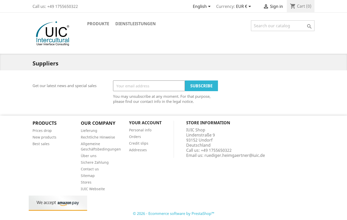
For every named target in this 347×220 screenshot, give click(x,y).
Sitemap (88, 175)
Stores (86, 182)
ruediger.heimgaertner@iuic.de (234, 155)
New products (44, 137)
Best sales (41, 143)
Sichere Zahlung (95, 162)
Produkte (98, 23)
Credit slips (138, 143)
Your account (145, 123)
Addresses (138, 149)
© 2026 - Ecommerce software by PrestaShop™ (173, 213)
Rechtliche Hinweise (98, 137)
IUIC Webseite (93, 188)
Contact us (90, 169)
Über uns (89, 155)
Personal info (140, 130)
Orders (135, 136)
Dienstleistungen (135, 23)
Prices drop (42, 130)
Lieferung (89, 130)
